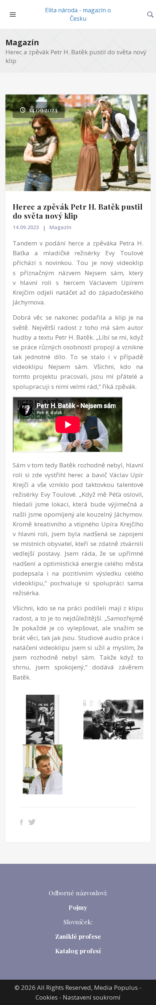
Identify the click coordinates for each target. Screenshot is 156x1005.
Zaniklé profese (78, 936)
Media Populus (116, 987)
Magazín (22, 42)
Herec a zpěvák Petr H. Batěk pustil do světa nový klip (78, 210)
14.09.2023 (26, 227)
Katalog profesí (78, 951)
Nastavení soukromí (91, 997)
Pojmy (78, 907)
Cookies (47, 997)
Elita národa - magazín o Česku (78, 14)
